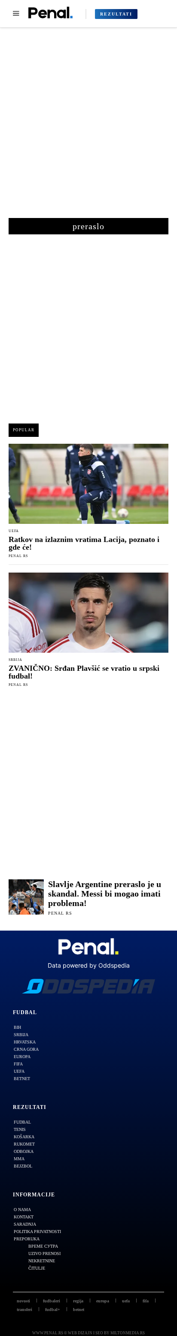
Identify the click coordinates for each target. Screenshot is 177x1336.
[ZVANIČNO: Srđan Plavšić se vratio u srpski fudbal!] (88, 613)
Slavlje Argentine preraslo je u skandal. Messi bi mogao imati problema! (104, 893)
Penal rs (18, 556)
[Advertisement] (88, 127)
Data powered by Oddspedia (89, 965)
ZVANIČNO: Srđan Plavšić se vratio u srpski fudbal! (84, 672)
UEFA (14, 531)
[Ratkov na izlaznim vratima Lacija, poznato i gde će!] (88, 484)
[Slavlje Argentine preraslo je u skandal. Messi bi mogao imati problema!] (26, 897)
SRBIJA (15, 660)
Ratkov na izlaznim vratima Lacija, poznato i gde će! (84, 543)
